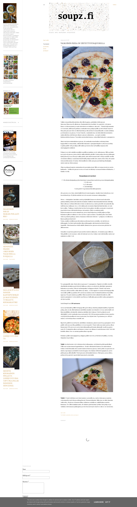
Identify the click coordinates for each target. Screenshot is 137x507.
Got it (107, 502)
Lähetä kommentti (13, 219)
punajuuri (45, 50)
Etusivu (51, 32)
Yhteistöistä (71, 32)
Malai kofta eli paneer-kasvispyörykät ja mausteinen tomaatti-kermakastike (11, 296)
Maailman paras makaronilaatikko (11, 213)
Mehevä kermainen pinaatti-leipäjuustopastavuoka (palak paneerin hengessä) (11, 378)
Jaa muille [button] (46, 40)
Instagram (62, 32)
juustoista (46, 46)
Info (56, 32)
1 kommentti (12, 259)
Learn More (99, 502)
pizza (44, 48)
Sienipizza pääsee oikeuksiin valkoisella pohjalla (9, 251)
